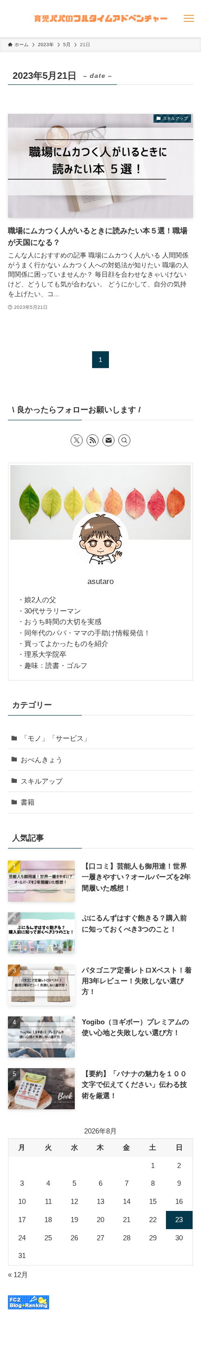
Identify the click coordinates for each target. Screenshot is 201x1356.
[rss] (92, 440)
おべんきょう (42, 760)
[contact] (108, 440)
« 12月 (18, 1275)
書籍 (28, 802)
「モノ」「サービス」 (56, 738)
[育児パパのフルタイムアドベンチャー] (100, 18)
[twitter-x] (77, 440)
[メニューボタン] (189, 18)
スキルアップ (42, 781)
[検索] (124, 440)
